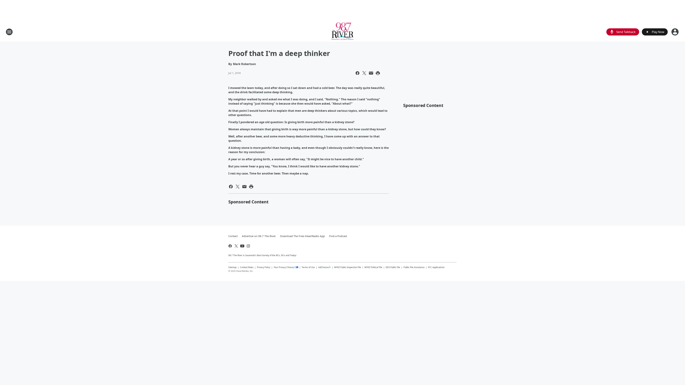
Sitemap (232, 267)
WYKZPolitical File (373, 267)
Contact (233, 236)
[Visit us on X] (236, 246)
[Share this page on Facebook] (357, 73)
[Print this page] (377, 73)
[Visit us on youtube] (242, 246)
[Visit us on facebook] (230, 246)
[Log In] (675, 31)
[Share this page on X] (364, 73)
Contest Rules (246, 267)
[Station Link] (342, 31)
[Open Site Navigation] (9, 31)
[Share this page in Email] (371, 73)
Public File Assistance (414, 267)
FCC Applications (436, 267)
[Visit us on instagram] (248, 246)
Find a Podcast (338, 236)
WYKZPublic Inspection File (347, 267)
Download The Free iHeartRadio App (302, 236)
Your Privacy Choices (284, 267)
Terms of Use (308, 267)
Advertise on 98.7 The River (259, 236)
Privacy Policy (263, 267)
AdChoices (323, 267)
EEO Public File (393, 267)
